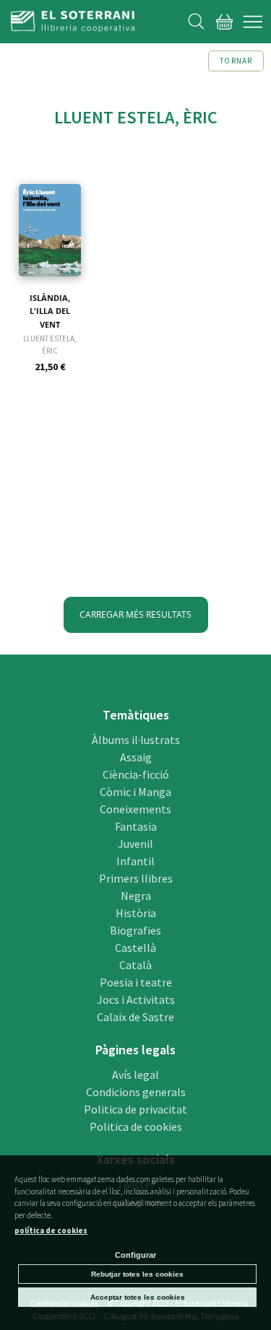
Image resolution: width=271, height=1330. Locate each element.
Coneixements (135, 809)
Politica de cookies (136, 1126)
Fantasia (136, 826)
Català (135, 965)
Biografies (135, 930)
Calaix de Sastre (135, 1017)
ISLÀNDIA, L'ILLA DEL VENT (50, 311)
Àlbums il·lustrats (136, 739)
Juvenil (135, 843)
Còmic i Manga (135, 791)
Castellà (135, 947)
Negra (136, 895)
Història (136, 913)
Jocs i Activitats (136, 999)
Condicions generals (136, 1092)
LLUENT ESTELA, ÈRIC (50, 344)
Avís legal (135, 1074)
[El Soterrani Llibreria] (72, 24)
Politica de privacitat (135, 1109)
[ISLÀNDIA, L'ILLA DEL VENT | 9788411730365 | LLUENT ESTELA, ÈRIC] (50, 211)
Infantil (135, 861)
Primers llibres (136, 878)
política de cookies (50, 1230)
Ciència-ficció (136, 774)
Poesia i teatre (136, 982)
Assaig (136, 757)
